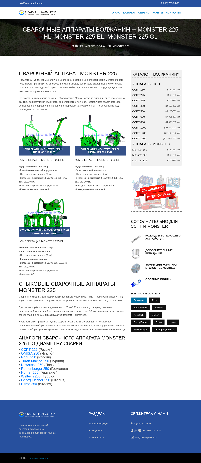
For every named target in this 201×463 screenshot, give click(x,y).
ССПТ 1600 (139, 138)
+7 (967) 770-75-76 (151, 430)
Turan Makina (140, 307)
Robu (154, 300)
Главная (77, 46)
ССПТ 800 (138, 122)
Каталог (129, 12)
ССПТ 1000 (139, 127)
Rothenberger (140, 329)
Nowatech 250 (32, 365)
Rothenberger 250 (35, 369)
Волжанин (104, 46)
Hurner (173, 322)
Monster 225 (121, 46)
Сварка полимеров (38, 458)
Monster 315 (139, 160)
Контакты (173, 12)
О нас (116, 12)
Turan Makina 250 (35, 361)
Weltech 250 (30, 376)
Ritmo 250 (29, 384)
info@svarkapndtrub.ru (31, 3)
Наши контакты (96, 437)
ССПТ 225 (29, 350)
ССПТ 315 (138, 100)
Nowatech (138, 315)
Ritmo (159, 322)
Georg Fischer (141, 322)
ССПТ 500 (138, 111)
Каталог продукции (98, 423)
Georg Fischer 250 (35, 380)
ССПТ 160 (138, 89)
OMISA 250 (30, 353)
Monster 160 (139, 149)
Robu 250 (28, 357)
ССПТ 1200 (139, 133)
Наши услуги (95, 430)
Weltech (159, 307)
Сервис (143, 12)
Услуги (157, 12)
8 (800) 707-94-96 (142, 423)
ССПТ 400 (138, 105)
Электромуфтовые (164, 329)
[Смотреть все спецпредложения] (156, 192)
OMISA (155, 315)
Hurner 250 (29, 372)
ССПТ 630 (138, 116)
